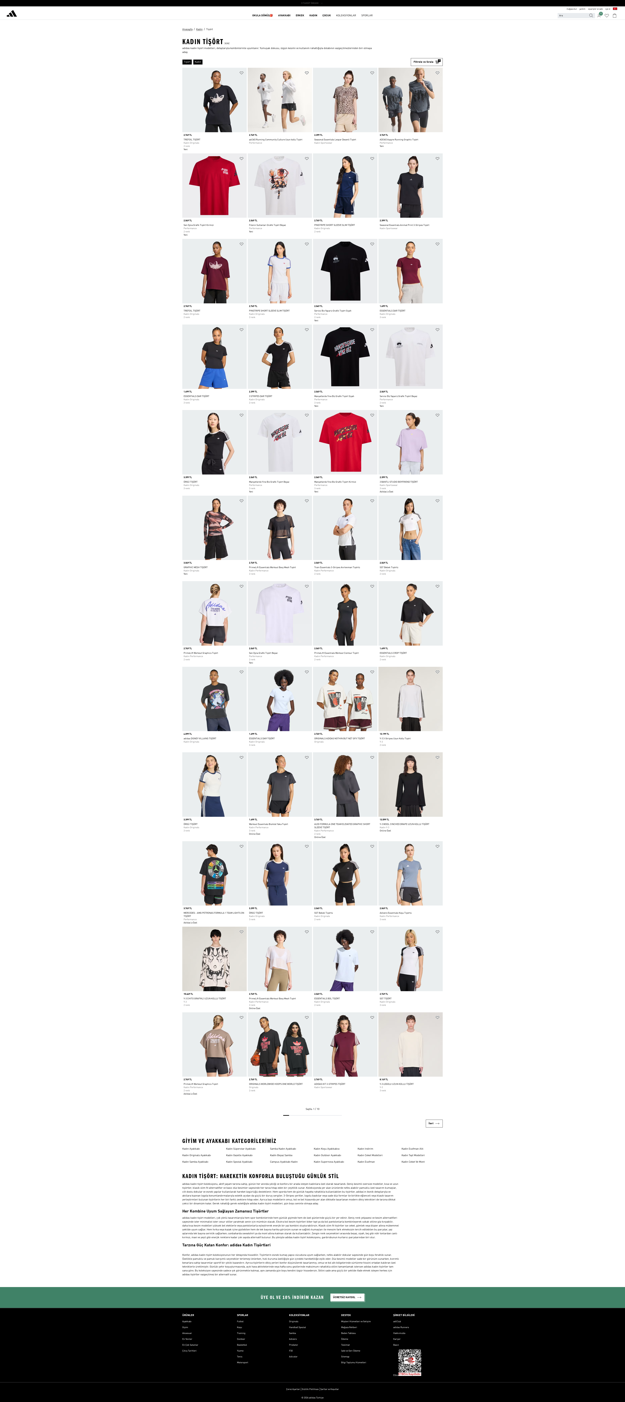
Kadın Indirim (365, 1149)
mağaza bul (572, 9)
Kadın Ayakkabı (191, 1149)
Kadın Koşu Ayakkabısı (327, 1149)
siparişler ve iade (595, 9)
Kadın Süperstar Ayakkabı (241, 1149)
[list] (296, 62)
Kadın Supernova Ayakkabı (329, 1162)
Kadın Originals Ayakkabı (196, 1155)
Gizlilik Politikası (310, 1389)
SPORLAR (367, 15)
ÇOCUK (326, 15)
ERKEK (300, 15)
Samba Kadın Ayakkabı (283, 1149)
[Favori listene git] (607, 16)
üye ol (607, 9)
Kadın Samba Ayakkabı (195, 1162)
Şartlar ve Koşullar (329, 1389)
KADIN (313, 15)
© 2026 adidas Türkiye (312, 1398)
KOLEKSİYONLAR (346, 15)
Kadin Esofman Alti (412, 1149)
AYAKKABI (284, 15)
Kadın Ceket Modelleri (370, 1155)
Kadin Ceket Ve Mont (413, 1162)
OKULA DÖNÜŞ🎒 (262, 15)
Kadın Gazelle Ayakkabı (239, 1155)
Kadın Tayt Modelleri (413, 1155)
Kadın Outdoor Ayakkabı (327, 1155)
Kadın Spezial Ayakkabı (239, 1162)
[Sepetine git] (614, 16)
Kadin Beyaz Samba (281, 1155)
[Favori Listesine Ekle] (241, 73)
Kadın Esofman (366, 1162)
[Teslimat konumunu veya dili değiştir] (615, 9)
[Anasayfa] (12, 14)
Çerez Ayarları (293, 1389)
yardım (582, 9)
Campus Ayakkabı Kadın (284, 1162)
